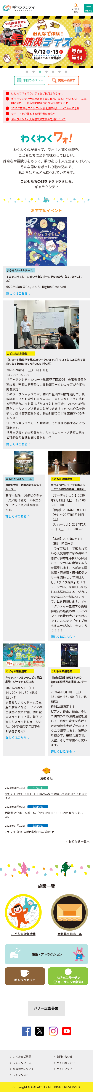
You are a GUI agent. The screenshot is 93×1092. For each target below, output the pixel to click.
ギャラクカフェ (24, 980)
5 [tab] (53, 72)
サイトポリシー (66, 1062)
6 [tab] (59, 72)
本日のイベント (33, 80)
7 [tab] (66, 72)
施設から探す (66, 80)
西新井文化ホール (70, 934)
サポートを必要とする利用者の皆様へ (33, 113)
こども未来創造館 (23, 934)
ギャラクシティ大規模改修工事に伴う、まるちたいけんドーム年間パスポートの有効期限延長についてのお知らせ (48, 101)
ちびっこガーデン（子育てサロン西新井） (68, 979)
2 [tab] (33, 72)
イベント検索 (75, 10)
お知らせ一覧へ (77, 841)
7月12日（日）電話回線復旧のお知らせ (30, 832)
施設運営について (23, 1068)
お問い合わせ (64, 1056)
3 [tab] (40, 72)
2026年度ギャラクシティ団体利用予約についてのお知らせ (45, 108)
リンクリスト (21, 1075)
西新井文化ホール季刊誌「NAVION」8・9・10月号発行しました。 (44, 815)
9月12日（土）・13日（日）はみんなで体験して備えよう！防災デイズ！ (46, 796)
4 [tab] (46, 72)
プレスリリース (22, 1062)
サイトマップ (64, 1068)
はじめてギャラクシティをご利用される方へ (37, 93)
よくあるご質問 (22, 1056)
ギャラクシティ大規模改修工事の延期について (38, 119)
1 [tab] (27, 72)
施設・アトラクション (47, 954)
